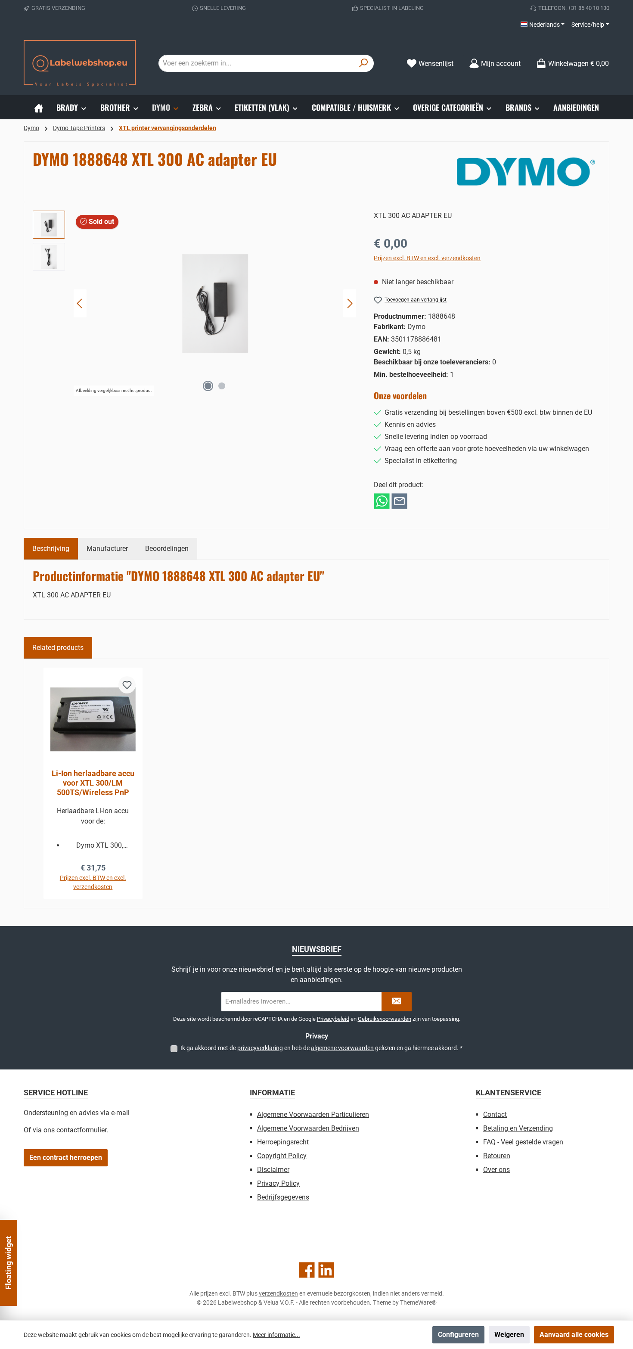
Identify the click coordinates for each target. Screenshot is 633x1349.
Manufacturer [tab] (107, 548)
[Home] (39, 107)
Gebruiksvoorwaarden (384, 1019)
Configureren (458, 1334)
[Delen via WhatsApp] (381, 501)
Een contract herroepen (65, 1157)
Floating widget (8, 1263)
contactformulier (81, 1130)
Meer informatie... (276, 1334)
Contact (495, 1114)
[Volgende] (349, 303)
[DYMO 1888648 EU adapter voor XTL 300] (215, 303)
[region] (194, 303)
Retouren (496, 1156)
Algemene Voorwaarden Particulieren (313, 1114)
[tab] (51, 548)
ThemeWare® (418, 1302)
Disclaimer (273, 1170)
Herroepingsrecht (283, 1142)
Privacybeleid (333, 1019)
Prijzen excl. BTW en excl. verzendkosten (427, 258)
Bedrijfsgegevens (283, 1197)
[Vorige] (80, 303)
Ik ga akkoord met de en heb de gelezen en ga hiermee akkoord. (321, 1047)
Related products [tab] (58, 647)
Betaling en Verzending (518, 1128)
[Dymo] (526, 171)
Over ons (496, 1170)
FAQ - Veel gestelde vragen (523, 1142)
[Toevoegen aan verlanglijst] (127, 684)
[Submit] (397, 1001)
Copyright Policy (282, 1156)
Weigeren (509, 1334)
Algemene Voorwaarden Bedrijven (308, 1128)
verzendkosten (278, 1293)
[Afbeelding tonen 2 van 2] (221, 385)
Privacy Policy (278, 1183)
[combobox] (256, 63)
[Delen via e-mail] (399, 501)
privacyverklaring (260, 1047)
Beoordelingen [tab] (167, 548)
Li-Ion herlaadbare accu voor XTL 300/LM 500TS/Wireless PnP (93, 783)
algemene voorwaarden (342, 1047)
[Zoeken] (364, 63)
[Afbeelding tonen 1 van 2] (208, 385)
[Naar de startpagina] (80, 63)
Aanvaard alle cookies (574, 1334)
